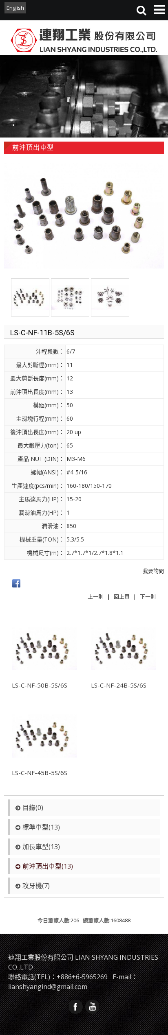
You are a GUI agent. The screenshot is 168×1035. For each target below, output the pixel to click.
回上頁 (122, 596)
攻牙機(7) (36, 885)
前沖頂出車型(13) (47, 866)
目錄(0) (32, 807)
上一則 (96, 596)
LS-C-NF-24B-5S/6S (118, 685)
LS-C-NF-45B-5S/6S (39, 773)
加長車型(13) (41, 846)
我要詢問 (153, 570)
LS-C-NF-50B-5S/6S (39, 685)
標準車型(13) (41, 827)
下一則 (148, 596)
